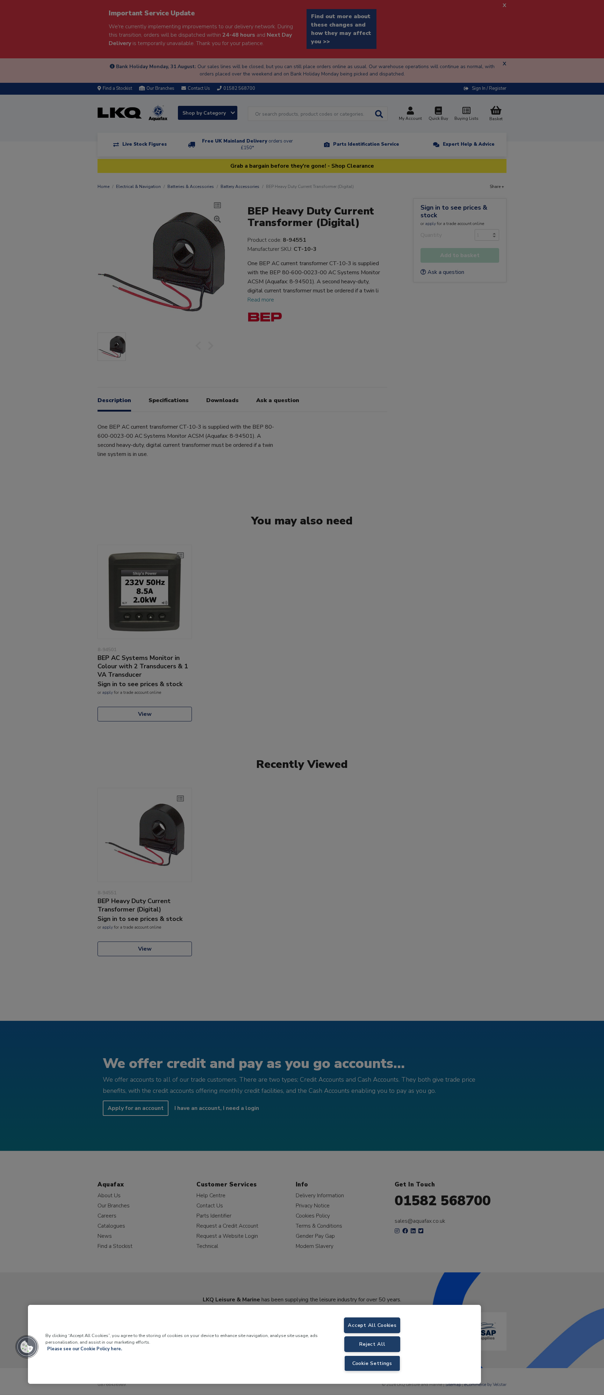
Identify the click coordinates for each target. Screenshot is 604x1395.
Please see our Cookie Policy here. (84, 1349)
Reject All (372, 1343)
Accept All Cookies (372, 1325)
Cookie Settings (372, 1363)
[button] (27, 1347)
